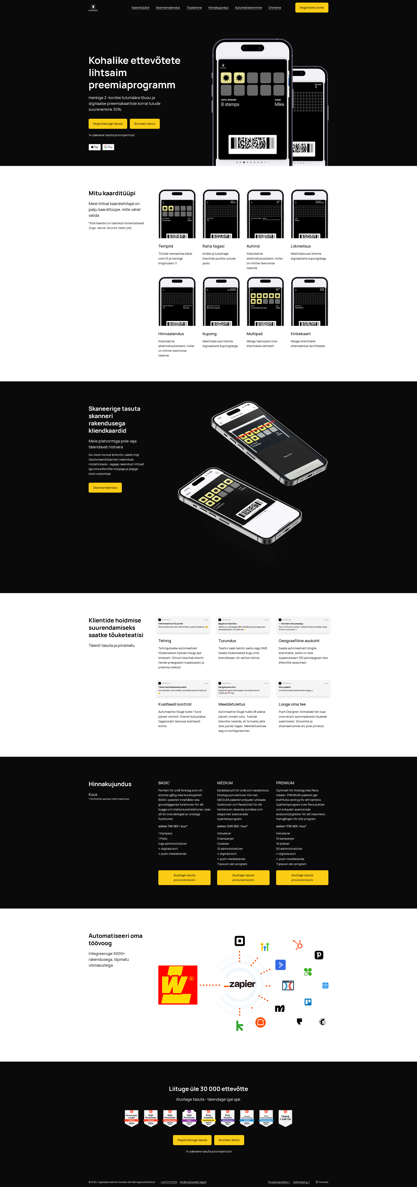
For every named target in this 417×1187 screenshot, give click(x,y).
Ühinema (274, 7)
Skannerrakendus (168, 7)
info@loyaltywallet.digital (193, 1182)
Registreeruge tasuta (108, 124)
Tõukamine (194, 7)
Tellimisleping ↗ (301, 1182)
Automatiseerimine (248, 7)
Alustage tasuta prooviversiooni (184, 877)
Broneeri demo (144, 124)
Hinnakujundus (218, 7)
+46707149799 (168, 1182)
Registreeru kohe (312, 7)
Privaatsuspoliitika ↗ (279, 1182)
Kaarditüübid (140, 7)
